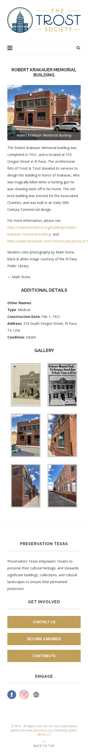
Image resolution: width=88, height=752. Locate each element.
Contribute (44, 656)
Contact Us (44, 622)
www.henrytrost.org (39, 730)
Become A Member (44, 639)
